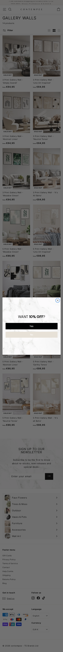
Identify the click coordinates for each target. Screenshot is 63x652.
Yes (31, 326)
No (31, 334)
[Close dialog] (58, 300)
